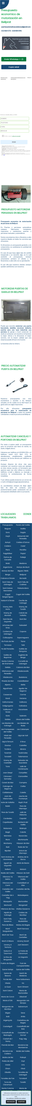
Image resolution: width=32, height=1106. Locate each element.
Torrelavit (23, 1078)
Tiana (23, 641)
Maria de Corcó (7, 997)
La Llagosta (23, 957)
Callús (23, 786)
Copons (23, 631)
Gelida (7, 667)
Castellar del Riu (23, 889)
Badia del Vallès (7, 873)
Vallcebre (23, 706)
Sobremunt (23, 1006)
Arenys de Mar (8, 571)
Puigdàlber (7, 553)
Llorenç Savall (23, 941)
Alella (23, 685)
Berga (7, 574)
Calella (23, 792)
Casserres (7, 694)
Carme (23, 694)
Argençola (7, 1020)
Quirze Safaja (7, 969)
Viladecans (7, 677)
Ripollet (8, 851)
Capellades (8, 822)
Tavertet (7, 753)
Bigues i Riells (23, 571)
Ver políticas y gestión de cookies (16, 1098)
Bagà (7, 832)
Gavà (7, 698)
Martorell (7, 905)
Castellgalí (7, 1026)
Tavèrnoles (23, 753)
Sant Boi (23, 619)
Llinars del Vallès (23, 719)
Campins (23, 782)
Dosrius (8, 745)
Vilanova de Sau (7, 909)
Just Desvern (23, 945)
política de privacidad (16, 136)
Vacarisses (23, 709)
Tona (8, 766)
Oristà (7, 1065)
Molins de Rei (7, 1057)
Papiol (23, 553)
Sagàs (23, 532)
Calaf (23, 546)
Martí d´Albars (8, 941)
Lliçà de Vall (23, 735)
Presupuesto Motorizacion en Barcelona (18, 78)
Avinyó (7, 542)
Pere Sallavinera (23, 979)
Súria (8, 716)
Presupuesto (7, 525)
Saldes (8, 719)
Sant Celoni (7, 990)
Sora (8, 532)
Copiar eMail (14, 67)
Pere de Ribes (7, 925)
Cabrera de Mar (23, 667)
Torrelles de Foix (7, 1078)
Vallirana (23, 702)
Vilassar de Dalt (23, 873)
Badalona (23, 677)
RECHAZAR (11, 1101)
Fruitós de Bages (8, 963)
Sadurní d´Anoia (7, 600)
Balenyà (23, 828)
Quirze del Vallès (23, 969)
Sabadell (23, 625)
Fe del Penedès (7, 649)
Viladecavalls (23, 671)
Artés (23, 1016)
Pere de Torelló (7, 812)
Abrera (23, 749)
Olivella (8, 1072)
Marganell (23, 905)
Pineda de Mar (8, 681)
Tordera (7, 749)
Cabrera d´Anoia (8, 578)
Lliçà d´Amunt (7, 741)
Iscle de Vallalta (7, 802)
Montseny (8, 843)
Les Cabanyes (23, 729)
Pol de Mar (7, 979)
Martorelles (23, 901)
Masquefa (7, 901)
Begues (8, 529)
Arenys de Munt (23, 567)
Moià (8, 563)
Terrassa (7, 645)
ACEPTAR (21, 1101)
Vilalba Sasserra (23, 909)
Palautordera (23, 588)
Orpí (23, 1061)
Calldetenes (8, 792)
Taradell (7, 756)
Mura (8, 839)
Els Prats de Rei (7, 641)
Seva (23, 1013)
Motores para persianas (4, 78)
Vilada (7, 983)
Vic (23, 983)
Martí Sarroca (23, 929)
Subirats (23, 716)
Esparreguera (23, 637)
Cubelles (23, 745)
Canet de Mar (7, 782)
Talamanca (23, 756)
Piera (8, 550)
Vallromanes (7, 702)
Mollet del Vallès (23, 1051)
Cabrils (23, 832)
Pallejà (23, 557)
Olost (23, 1068)
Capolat (23, 818)
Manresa (7, 836)
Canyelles (23, 773)
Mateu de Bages (23, 925)
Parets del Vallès (23, 525)
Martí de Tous (7, 935)
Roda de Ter (23, 847)
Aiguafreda (7, 688)
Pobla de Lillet (7, 1061)
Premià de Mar (8, 1045)
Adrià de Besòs (23, 863)
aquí (4, 154)
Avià (7, 1016)
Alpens (8, 685)
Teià (23, 645)
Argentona (7, 567)
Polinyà (23, 1057)
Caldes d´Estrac (23, 542)
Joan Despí (7, 773)
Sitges (7, 1013)
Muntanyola (23, 839)
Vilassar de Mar (22, 843)
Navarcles (23, 836)
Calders (7, 546)
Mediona (23, 563)
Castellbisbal (22, 681)
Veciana (23, 698)
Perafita (23, 550)
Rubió (7, 806)
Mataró (23, 869)
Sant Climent (23, 987)
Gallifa (23, 529)
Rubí (8, 847)
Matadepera (23, 895)
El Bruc (23, 741)
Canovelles (23, 776)
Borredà (23, 578)
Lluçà (7, 536)
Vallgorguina (7, 706)
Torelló (23, 1082)
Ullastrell (23, 997)
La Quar (8, 987)
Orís (23, 1065)
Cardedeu (7, 818)
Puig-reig (23, 1039)
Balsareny (8, 828)
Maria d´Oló (7, 1000)
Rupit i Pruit (23, 802)
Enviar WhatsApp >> (12, 59)
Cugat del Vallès (23, 594)
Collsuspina (8, 637)
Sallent (8, 869)
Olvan (7, 1068)
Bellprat (23, 574)
